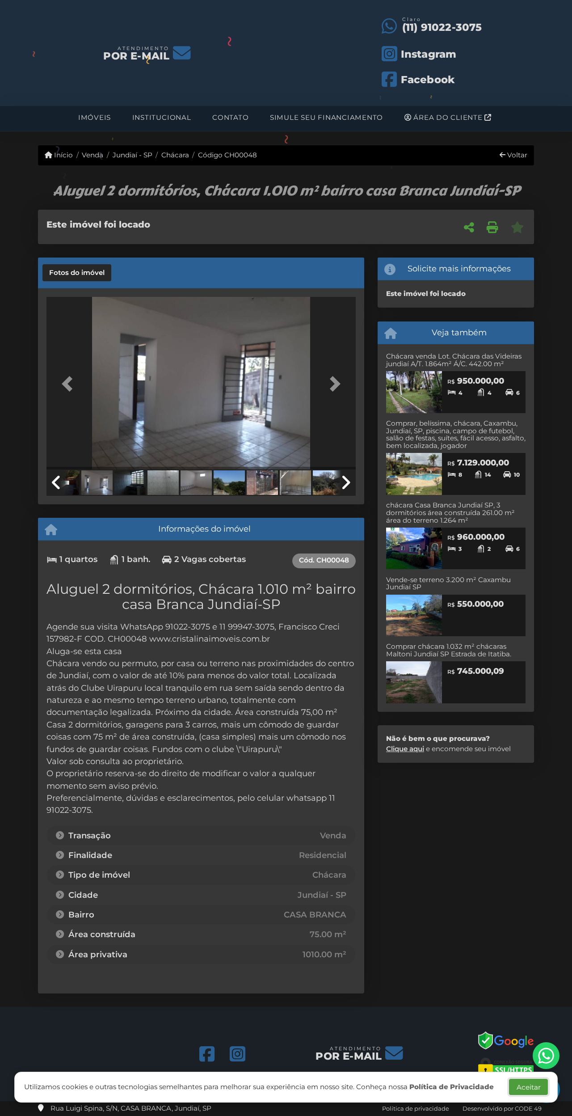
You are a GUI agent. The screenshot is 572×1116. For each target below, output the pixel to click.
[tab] (76, 272)
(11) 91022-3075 (442, 27)
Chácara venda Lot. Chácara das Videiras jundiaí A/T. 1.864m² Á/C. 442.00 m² (454, 360)
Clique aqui (405, 748)
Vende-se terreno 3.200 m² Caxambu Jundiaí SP (448, 583)
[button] (69, 384)
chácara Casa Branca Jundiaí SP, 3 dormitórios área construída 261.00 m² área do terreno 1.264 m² (450, 512)
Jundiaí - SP (132, 155)
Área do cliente (448, 117)
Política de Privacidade (451, 1086)
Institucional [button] (161, 117)
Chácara (175, 155)
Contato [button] (230, 117)
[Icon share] (207, 1054)
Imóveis (94, 117)
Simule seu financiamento (326, 117)
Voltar (516, 155)
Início (62, 155)
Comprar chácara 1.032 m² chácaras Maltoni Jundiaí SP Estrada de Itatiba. (448, 650)
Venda (92, 155)
